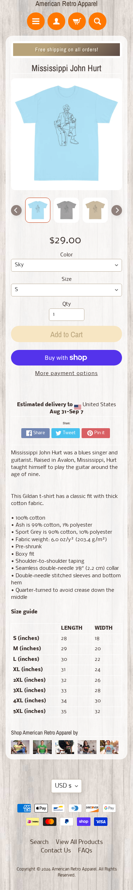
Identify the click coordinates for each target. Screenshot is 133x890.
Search (39, 842)
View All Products (79, 842)
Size (67, 279)
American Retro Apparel (66, 3)
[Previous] (16, 210)
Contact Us (56, 851)
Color (66, 255)
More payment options (66, 373)
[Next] (116, 210)
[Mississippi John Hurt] (37, 210)
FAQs (85, 851)
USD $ (63, 786)
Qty (66, 304)
